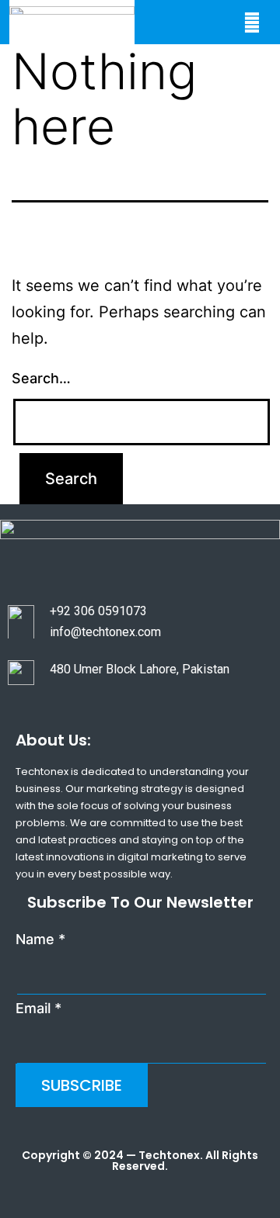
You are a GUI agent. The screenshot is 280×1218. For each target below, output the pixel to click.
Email (38, 1008)
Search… (41, 378)
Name (40, 939)
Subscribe (81, 1085)
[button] (251, 22)
